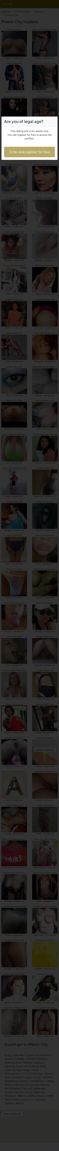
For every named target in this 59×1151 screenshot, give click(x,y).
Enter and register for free (30, 152)
